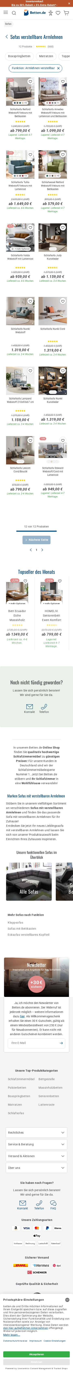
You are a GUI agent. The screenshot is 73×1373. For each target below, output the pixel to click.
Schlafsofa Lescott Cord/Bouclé (20, 470)
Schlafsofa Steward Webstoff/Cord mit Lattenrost (52, 471)
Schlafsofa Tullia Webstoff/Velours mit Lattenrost (20, 186)
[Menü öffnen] (6, 13)
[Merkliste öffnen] (58, 13)
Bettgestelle (47, 1079)
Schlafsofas (16, 1113)
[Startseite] (35, 13)
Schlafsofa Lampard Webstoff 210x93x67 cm (20, 400)
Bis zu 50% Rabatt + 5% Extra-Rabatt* (34, 5)
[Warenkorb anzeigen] (67, 13)
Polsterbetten (17, 1087)
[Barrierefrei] (51, 13)
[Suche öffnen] (14, 13)
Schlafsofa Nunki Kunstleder (52, 400)
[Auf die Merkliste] (30, 81)
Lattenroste (47, 1104)
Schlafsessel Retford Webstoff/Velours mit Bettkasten (52, 186)
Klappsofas (15, 922)
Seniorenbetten (49, 1096)
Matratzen (46, 56)
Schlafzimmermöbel (21, 1079)
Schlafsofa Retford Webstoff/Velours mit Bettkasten (20, 113)
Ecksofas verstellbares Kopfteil (28, 934)
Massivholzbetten (50, 1087)
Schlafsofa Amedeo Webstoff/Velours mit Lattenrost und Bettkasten (53, 113)
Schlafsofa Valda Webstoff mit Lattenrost (20, 257)
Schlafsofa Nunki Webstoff (20, 331)
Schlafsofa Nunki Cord (52, 329)
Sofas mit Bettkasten (22, 928)
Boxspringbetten (19, 56)
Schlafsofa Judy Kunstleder (53, 257)
